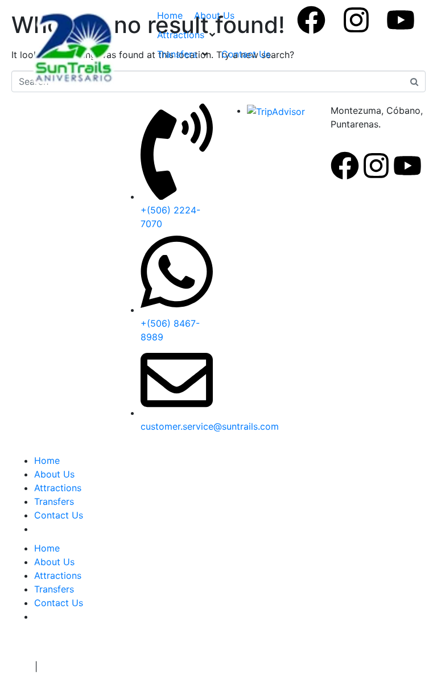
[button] (187, 34)
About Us (54, 474)
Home (47, 460)
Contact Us (58, 515)
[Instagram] (356, 20)
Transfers (54, 501)
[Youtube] (400, 20)
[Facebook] (311, 20)
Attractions (57, 487)
